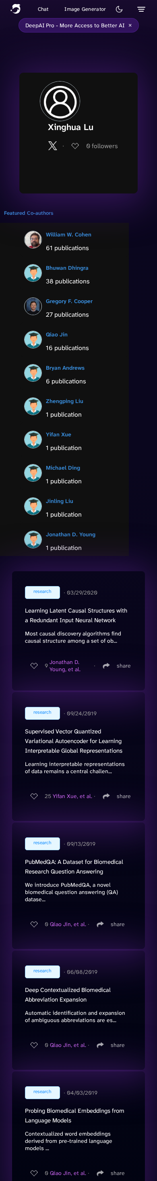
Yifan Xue (58, 434)
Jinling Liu (59, 501)
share (124, 665)
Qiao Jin (57, 334)
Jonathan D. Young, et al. (65, 665)
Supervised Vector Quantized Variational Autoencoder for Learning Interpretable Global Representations (73, 741)
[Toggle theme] (119, 9)
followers (102, 146)
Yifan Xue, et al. (72, 796)
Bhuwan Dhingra (67, 267)
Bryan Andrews (65, 367)
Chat (43, 9)
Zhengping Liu (64, 401)
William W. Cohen (68, 234)
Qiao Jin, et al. (68, 924)
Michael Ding (63, 467)
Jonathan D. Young (70, 534)
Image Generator (85, 9)
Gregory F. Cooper (69, 301)
